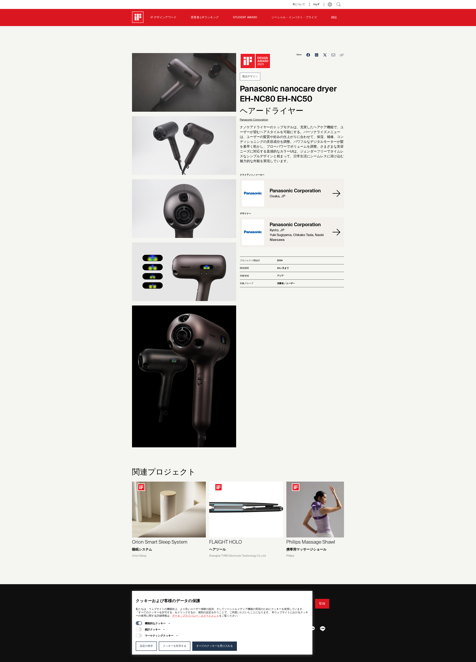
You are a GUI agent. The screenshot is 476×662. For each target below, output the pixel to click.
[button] (330, 4)
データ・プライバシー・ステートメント (195, 616)
